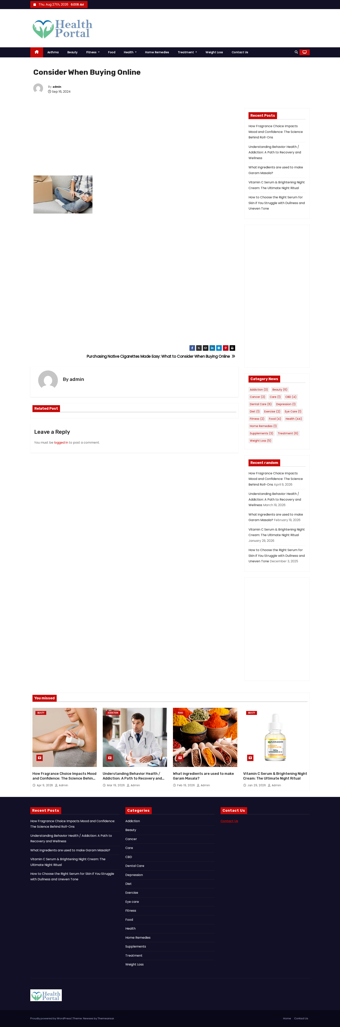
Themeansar (106, 1018)
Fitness (91, 52)
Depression (286, 404)
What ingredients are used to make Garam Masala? (70, 850)
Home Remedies (157, 52)
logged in (61, 442)
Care (275, 397)
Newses (88, 1018)
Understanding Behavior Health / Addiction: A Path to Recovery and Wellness (275, 152)
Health (129, 52)
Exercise (272, 411)
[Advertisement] (134, 140)
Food (111, 52)
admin (57, 87)
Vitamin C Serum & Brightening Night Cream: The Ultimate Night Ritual (275, 776)
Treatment (186, 52)
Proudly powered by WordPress (51, 1018)
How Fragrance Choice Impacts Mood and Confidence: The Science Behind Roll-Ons (276, 132)
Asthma (53, 52)
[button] (296, 52)
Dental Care (261, 404)
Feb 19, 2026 (186, 785)
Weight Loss (214, 52)
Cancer (257, 397)
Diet (255, 411)
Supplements (261, 433)
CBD (291, 397)
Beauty (72, 52)
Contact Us (240, 52)
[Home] (36, 52)
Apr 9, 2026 (45, 785)
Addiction (259, 390)
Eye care (293, 411)
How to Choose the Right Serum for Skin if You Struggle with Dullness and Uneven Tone (277, 203)
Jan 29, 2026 (257, 785)
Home (287, 1018)
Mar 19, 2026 (116, 785)
